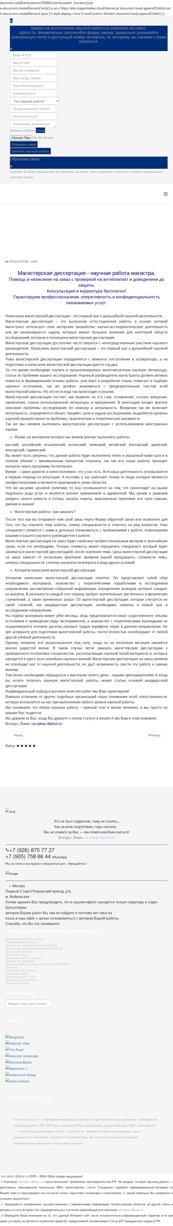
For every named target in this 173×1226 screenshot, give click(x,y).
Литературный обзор (20, 976)
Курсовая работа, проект (23, 957)
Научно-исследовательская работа (31, 945)
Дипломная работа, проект (25, 938)
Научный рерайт (17, 983)
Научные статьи (17, 954)
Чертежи (11, 967)
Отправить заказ (24, 144)
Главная (96, 224)
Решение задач (16, 973)
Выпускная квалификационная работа (33, 948)
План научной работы (21, 979)
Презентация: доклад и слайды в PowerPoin (37, 964)
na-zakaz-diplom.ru (14, 1176)
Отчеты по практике (20, 960)
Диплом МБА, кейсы (20, 951)
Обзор (40, 130)
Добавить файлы (22, 130)
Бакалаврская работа (21, 942)
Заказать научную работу (30, 151)
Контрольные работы (21, 970)
